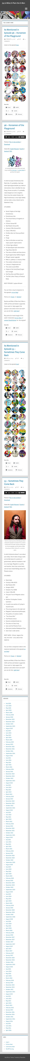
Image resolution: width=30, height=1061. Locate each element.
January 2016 (9, 982)
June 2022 (8, 814)
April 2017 (8, 948)
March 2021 (9, 848)
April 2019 (8, 901)
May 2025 (8, 735)
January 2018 (9, 935)
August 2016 (9, 967)
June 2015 (8, 998)
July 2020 (8, 867)
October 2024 (9, 751)
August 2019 (9, 892)
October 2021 (9, 833)
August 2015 (9, 994)
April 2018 (8, 928)
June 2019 (8, 896)
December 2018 (10, 910)
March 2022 (9, 821)
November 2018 (10, 912)
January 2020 (9, 880)
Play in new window (14, 142)
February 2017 (10, 953)
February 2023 (10, 796)
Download (7, 144)
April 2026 (8, 710)
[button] (7, 54)
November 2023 (10, 776)
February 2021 (10, 851)
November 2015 (10, 987)
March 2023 (9, 794)
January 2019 (9, 908)
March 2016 (9, 978)
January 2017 (9, 955)
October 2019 (9, 887)
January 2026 (9, 717)
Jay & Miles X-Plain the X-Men (13, 3)
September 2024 (10, 753)
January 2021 (9, 853)
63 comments (7, 133)
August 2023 (9, 783)
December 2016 (10, 957)
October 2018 (9, 914)
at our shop (18, 318)
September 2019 (10, 889)
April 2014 (8, 1030)
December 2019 (10, 883)
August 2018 (9, 919)
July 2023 (8, 785)
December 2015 (10, 985)
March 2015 (9, 1005)
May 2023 (8, 789)
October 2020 (9, 860)
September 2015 (10, 991)
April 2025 (8, 737)
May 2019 (8, 898)
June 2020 (8, 869)
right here (16, 311)
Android (6, 151)
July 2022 (8, 812)
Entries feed (9, 1044)
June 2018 (8, 923)
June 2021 (8, 842)
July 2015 (8, 996)
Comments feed (10, 1046)
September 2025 (10, 726)
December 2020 (10, 855)
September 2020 (10, 862)
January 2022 (9, 826)
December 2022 (10, 801)
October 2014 (9, 1016)
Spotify (22, 149)
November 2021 (10, 830)
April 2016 (8, 976)
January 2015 (9, 1010)
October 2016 (9, 962)
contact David (21, 170)
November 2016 (10, 960)
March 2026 (9, 712)
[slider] (23, 136)
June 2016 (8, 971)
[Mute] (19, 137)
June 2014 (8, 1026)
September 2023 (10, 780)
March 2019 (9, 903)
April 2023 (8, 792)
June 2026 (8, 705)
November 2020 (10, 858)
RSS (11, 151)
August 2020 (9, 864)
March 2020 (9, 876)
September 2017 (10, 944)
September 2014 (10, 1019)
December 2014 (10, 1012)
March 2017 (9, 951)
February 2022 (10, 824)
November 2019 (10, 885)
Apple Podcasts (14, 149)
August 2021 (9, 837)
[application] (15, 137)
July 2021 (8, 839)
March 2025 (9, 740)
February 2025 (10, 742)
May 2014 (8, 1028)
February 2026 (10, 715)
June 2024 (8, 760)
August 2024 (9, 755)
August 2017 (9, 946)
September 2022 (10, 808)
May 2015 (8, 1001)
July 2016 (8, 969)
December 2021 (10, 828)
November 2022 (10, 803)
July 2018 (8, 921)
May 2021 (8, 844)
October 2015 (9, 989)
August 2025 (9, 728)
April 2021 (8, 846)
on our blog (14, 292)
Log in (7, 1042)
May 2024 (8, 762)
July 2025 (8, 730)
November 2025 (10, 721)
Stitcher (19, 297)
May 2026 (8, 708)
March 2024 (9, 767)
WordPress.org (10, 1049)
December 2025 (10, 719)
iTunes (12, 297)
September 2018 (10, 917)
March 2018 (9, 930)
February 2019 (10, 905)
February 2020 (10, 878)
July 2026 (8, 703)
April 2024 (8, 765)
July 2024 (8, 758)
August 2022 (9, 810)
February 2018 (10, 932)
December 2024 (10, 746)
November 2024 (10, 749)
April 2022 (8, 819)
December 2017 (10, 937)
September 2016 (10, 964)
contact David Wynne (10, 320)
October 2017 (9, 942)
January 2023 (9, 799)
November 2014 (10, 1014)
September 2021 (10, 835)
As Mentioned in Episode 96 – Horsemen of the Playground (15, 32)
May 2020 (8, 871)
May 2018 (8, 926)
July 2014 (8, 1023)
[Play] (6, 137)
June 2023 (8, 787)
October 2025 (9, 724)
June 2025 (8, 733)
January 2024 (9, 771)
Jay (20, 39)
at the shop (13, 170)
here (17, 45)
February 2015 (10, 1007)
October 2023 (9, 778)
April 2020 (8, 873)
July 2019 (8, 894)
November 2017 (10, 939)
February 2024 (10, 769)
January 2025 (9, 744)
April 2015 (8, 1003)
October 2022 (9, 805)
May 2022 (8, 817)
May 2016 (8, 973)
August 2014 (9, 1021)
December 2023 (10, 774)
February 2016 (10, 980)
